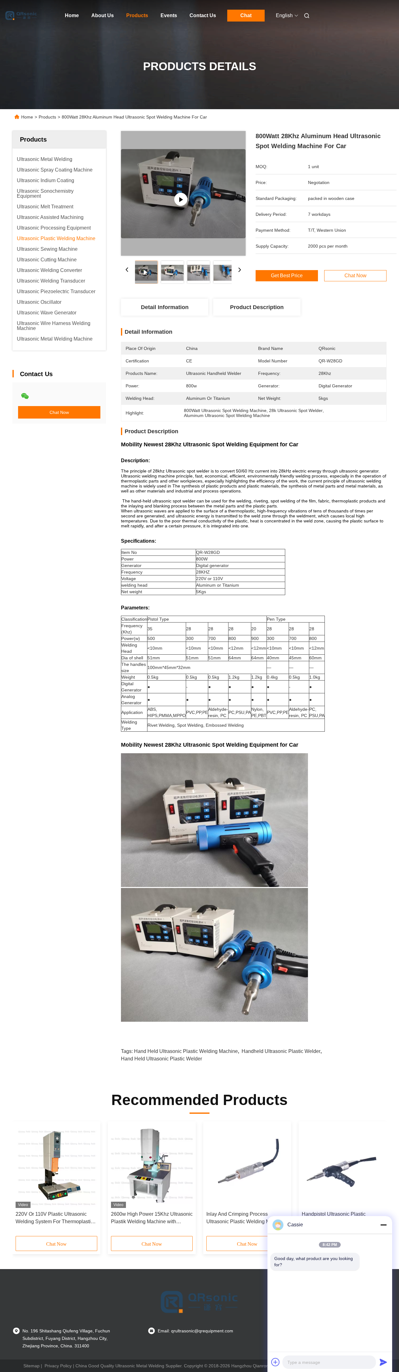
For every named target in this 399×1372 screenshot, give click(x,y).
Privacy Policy (58, 1365)
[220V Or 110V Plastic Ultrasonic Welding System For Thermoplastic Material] (56, 1166)
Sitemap (31, 1365)
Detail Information (165, 307)
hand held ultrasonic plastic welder (161, 1058)
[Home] (21, 15)
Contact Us (203, 15)
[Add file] (275, 1362)
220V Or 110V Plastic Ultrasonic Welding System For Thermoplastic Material (54, 1218)
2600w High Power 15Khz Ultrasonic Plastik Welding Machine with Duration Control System (152, 1218)
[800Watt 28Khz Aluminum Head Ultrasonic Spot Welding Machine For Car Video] (183, 193)
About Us (102, 15)
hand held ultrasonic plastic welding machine (186, 1051)
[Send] (383, 1362)
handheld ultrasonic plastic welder (281, 1051)
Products (137, 15)
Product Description (257, 307)
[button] (23, 1181)
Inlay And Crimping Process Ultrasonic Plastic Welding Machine (245, 1217)
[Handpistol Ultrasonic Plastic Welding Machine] (342, 1166)
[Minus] (383, 1225)
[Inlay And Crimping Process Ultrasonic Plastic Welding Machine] (247, 1166)
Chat (246, 15)
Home (72, 15)
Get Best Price (287, 275)
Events (169, 15)
